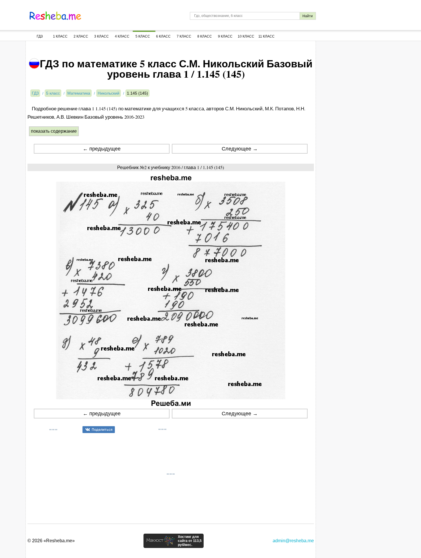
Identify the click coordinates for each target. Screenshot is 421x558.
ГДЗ (40, 36)
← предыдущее (102, 149)
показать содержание (54, 131)
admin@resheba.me (293, 540)
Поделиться (102, 429)
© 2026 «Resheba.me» (51, 540)
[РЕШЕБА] (55, 16)
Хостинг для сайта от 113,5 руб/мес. (190, 541)
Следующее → (240, 149)
